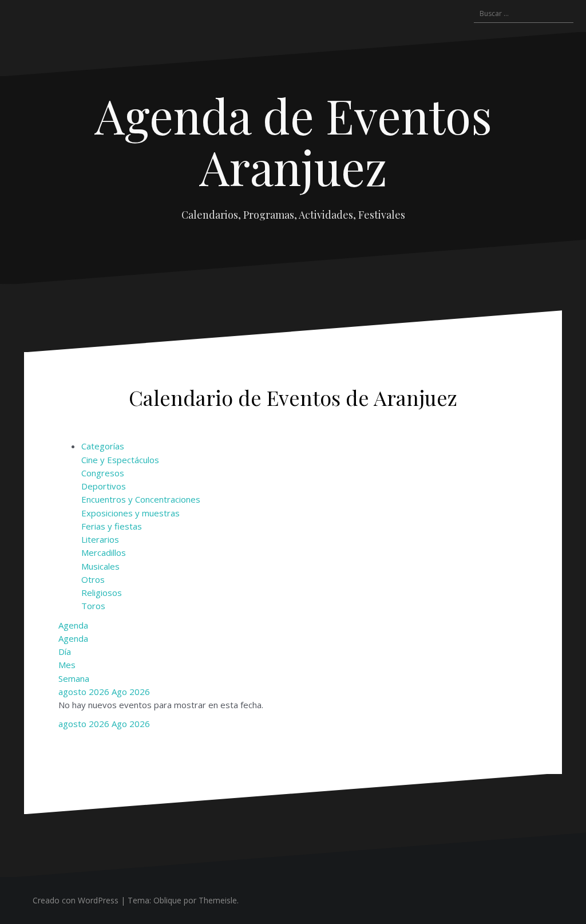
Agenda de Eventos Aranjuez (293, 141)
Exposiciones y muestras (130, 513)
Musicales (100, 566)
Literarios (100, 539)
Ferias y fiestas (111, 526)
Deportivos (103, 486)
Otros (93, 579)
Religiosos (101, 592)
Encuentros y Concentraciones (140, 499)
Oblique (167, 900)
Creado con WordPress (75, 900)
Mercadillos (103, 552)
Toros (93, 605)
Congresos (102, 473)
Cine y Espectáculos (120, 459)
